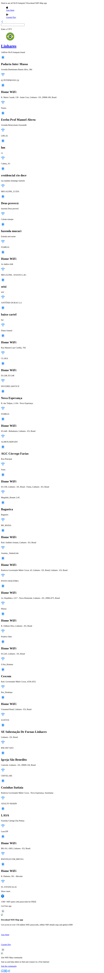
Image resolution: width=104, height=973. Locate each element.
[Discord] (2, 972)
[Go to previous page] (2, 22)
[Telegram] (8, 972)
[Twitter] (5, 972)
